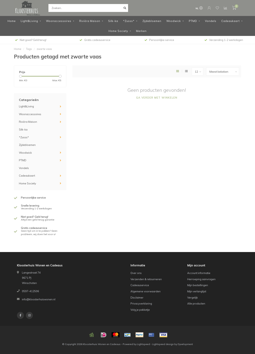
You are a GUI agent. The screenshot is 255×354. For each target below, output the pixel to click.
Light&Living (29, 21)
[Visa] (163, 335)
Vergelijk (192, 297)
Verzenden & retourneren (146, 279)
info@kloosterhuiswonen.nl (38, 299)
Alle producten (196, 303)
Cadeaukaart (230, 21)
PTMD (193, 21)
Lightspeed (143, 344)
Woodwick (173, 21)
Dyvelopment (185, 344)
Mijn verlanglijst (196, 291)
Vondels (210, 21)
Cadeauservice (139, 285)
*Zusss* (128, 21)
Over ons (136, 273)
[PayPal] (139, 335)
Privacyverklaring (141, 303)
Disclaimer (136, 297)
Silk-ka (113, 21)
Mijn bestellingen (197, 285)
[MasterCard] (116, 335)
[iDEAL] (104, 335)
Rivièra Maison (89, 21)
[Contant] (92, 335)
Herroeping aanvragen (201, 279)
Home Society (118, 31)
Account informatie (198, 273)
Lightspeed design (163, 344)
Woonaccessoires (58, 21)
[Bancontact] (127, 335)
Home (12, 21)
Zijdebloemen (151, 21)
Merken (141, 31)
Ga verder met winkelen (156, 97)
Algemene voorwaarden (145, 291)
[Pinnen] (151, 335)
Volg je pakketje (140, 309)
